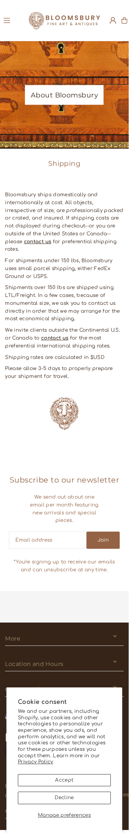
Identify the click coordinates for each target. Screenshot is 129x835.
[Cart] (124, 20)
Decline (64, 797)
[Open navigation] (12, 20)
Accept (64, 780)
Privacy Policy (35, 761)
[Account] (113, 20)
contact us (37, 241)
